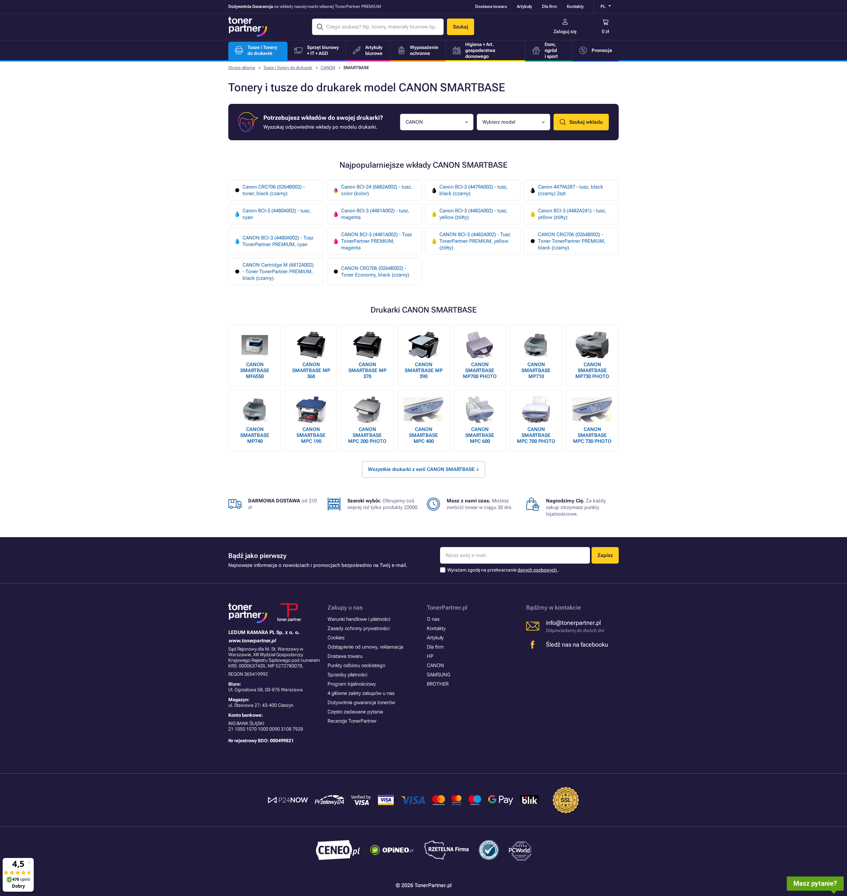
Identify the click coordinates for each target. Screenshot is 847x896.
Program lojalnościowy (352, 684)
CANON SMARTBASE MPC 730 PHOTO (592, 435)
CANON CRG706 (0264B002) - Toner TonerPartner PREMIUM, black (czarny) (571, 241)
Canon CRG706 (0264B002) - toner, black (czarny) (274, 190)
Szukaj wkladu (586, 122)
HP (430, 656)
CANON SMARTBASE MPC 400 (423, 435)
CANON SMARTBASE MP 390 (424, 370)
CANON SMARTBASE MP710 (536, 370)
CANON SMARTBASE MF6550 (254, 370)
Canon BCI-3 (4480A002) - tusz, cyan (277, 214)
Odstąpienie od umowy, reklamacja (365, 647)
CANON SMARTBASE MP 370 (367, 370)
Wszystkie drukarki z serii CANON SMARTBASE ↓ (423, 469)
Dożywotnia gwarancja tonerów (361, 702)
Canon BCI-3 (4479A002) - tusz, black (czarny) (473, 190)
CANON (328, 67)
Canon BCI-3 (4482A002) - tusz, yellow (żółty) (473, 214)
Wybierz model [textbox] (498, 122)
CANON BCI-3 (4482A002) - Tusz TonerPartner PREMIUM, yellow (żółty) (474, 241)
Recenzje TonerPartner (352, 721)
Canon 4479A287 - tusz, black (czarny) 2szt (570, 190)
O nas (433, 619)
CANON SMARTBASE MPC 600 (479, 435)
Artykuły (524, 6)
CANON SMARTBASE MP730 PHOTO (592, 370)
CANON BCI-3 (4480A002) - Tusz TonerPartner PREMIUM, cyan (278, 241)
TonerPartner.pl (447, 607)
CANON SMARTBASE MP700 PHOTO (480, 370)
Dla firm (549, 6)
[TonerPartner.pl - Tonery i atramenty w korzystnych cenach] (247, 27)
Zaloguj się (565, 31)
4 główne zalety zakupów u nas (361, 693)
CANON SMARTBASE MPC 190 (311, 435)
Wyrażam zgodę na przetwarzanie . (503, 570)
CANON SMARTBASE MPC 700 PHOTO (536, 435)
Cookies (336, 638)
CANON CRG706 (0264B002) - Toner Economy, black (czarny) (375, 271)
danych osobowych (537, 570)
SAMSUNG (438, 675)
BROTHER (438, 684)
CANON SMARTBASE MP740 (254, 435)
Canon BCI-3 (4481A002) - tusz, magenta (375, 214)
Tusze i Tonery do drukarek (287, 67)
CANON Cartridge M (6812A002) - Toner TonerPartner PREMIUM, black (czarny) (278, 271)
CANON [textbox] (414, 122)
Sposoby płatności (347, 675)
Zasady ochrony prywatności (358, 628)
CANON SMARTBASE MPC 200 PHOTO (367, 435)
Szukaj (460, 27)
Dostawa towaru (491, 6)
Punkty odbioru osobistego (356, 665)
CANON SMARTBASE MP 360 (311, 370)
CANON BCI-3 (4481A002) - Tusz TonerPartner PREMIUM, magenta (376, 241)
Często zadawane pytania (355, 712)
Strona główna (241, 67)
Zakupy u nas (345, 607)
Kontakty (575, 6)
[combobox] (436, 122)
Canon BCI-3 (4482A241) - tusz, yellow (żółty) (572, 214)
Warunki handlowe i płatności (359, 619)
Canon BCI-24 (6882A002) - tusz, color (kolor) (376, 190)
